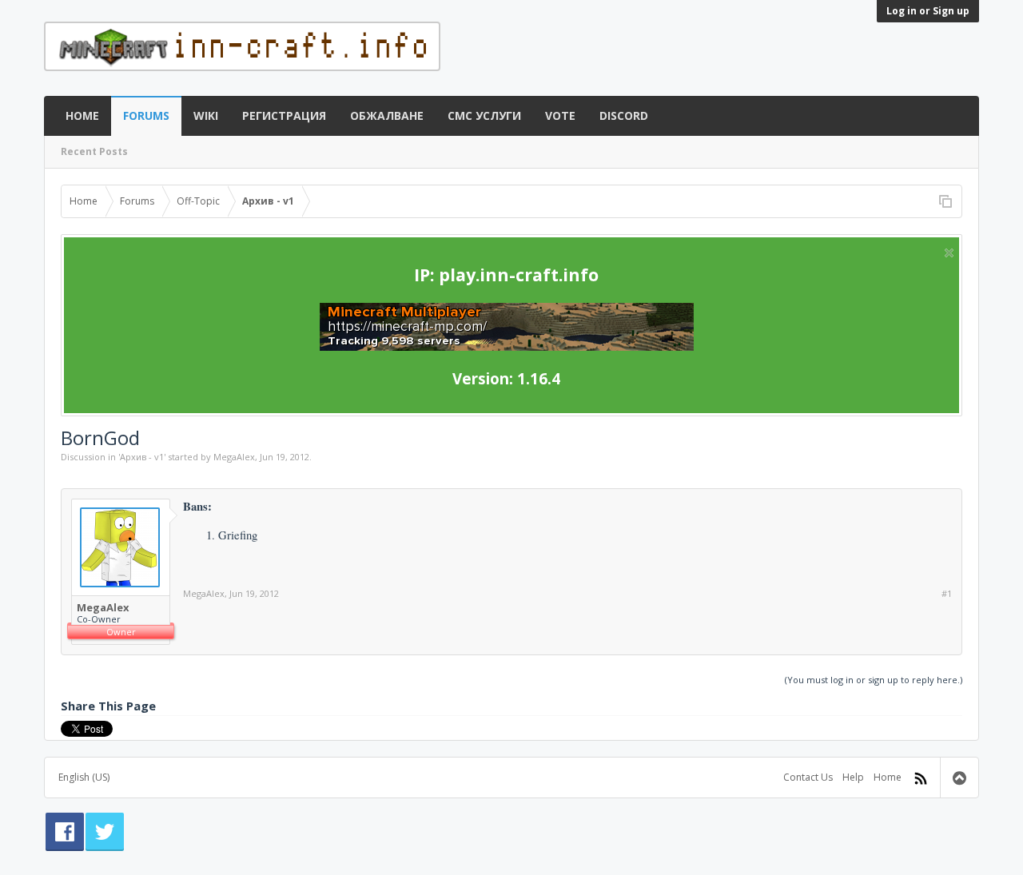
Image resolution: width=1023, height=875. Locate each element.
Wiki (205, 115)
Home (82, 115)
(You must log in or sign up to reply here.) (873, 680)
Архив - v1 (142, 457)
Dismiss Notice (949, 253)
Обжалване (387, 115)
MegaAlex (234, 457)
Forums (146, 115)
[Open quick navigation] (945, 201)
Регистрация (284, 115)
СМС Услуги (484, 115)
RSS (920, 778)
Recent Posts (94, 151)
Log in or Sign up (927, 11)
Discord (623, 115)
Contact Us (808, 777)
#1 (946, 593)
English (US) (83, 777)
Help (853, 777)
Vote (560, 115)
